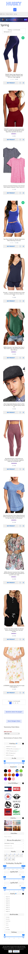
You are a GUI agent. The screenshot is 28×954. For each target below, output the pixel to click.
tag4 (8, 903)
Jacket (10, 755)
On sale (8, 929)
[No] (26, 949)
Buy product (11, 83)
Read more (16, 951)
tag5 (8, 905)
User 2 (7, 925)
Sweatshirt (11, 746)
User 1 (7, 923)
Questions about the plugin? (14, 712)
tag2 (8, 898)
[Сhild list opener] (17, 750)
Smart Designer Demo (14, 721)
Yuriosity (7, 917)
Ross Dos (8, 919)
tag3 (8, 901)
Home (3, 14)
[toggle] (23, 743)
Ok (10, 951)
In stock (7, 927)
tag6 (8, 907)
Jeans (10, 753)
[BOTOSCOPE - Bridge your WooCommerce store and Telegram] (14, 20)
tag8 (8, 911)
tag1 (8, 896)
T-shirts (11, 751)
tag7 (8, 909)
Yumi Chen (8, 921)
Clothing (12, 748)
